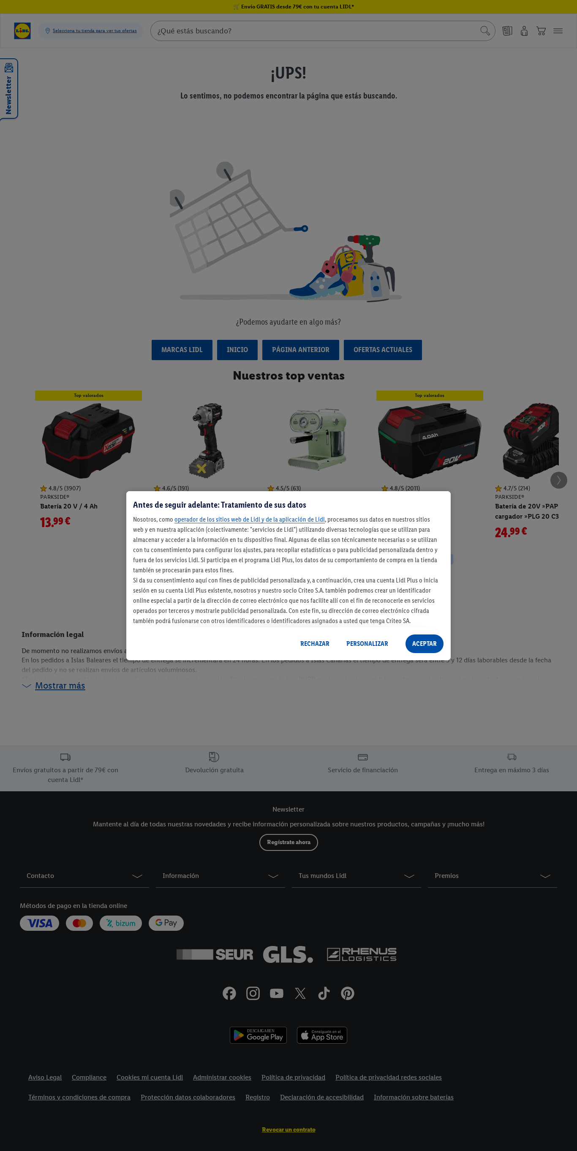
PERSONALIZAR (367, 644)
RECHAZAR (314, 644)
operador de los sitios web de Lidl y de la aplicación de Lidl (249, 519)
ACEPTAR (424, 644)
